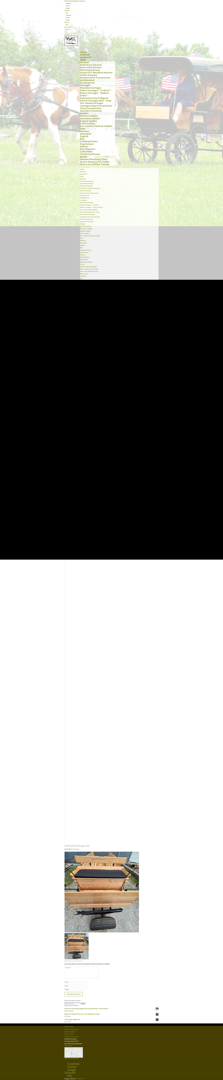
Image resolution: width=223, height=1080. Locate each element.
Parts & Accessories (90, 108)
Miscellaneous (87, 149)
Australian (85, 134)
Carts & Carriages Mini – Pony (95, 100)
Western (84, 131)
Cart (65, 32)
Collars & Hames (88, 75)
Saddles (84, 113)
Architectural (87, 80)
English (84, 136)
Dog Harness (87, 144)
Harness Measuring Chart (93, 159)
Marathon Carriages (90, 88)
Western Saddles (89, 116)
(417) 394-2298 (69, 1034)
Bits (82, 139)
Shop (82, 176)
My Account (67, 27)
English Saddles (88, 121)
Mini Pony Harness (90, 70)
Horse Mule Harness (91, 67)
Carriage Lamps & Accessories (96, 106)
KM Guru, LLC (80, 1079)
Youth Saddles (87, 123)
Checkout (67, 29)
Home (82, 169)
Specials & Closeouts (91, 111)
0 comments (75, 849)
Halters (84, 146)
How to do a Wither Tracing (94, 164)
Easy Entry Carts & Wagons (94, 98)
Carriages (85, 85)
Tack (82, 128)
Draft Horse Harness (91, 65)
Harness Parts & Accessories (95, 77)
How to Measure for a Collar (94, 162)
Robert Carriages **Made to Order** (92, 207)
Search (83, 1003)
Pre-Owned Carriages (91, 103)
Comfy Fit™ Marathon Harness (96, 72)
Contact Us (85, 57)
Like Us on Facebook (71, 1058)
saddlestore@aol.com (71, 1036)
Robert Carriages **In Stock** (95, 90)
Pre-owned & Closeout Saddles (96, 126)
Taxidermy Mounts (90, 154)
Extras (82, 264)
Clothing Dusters (89, 141)
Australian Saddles (90, 118)
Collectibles (86, 151)
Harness (84, 62)
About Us (83, 172)
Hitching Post (87, 83)
